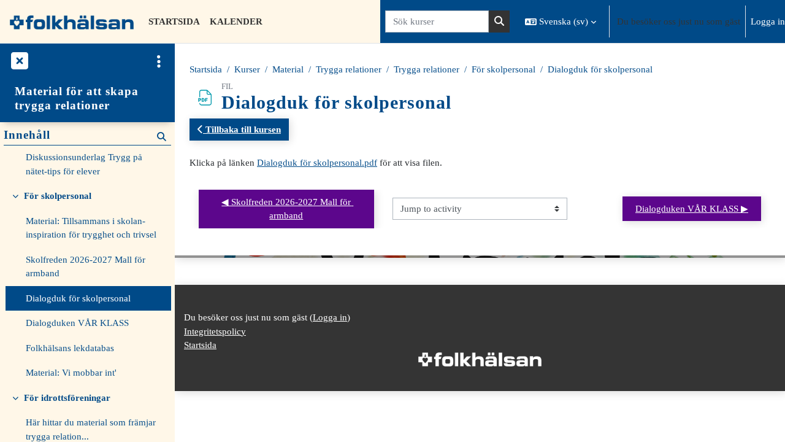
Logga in (768, 21)
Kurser (247, 69)
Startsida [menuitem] (174, 21)
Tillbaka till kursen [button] (242, 129)
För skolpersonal (503, 69)
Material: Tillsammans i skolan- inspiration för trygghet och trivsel (91, 228)
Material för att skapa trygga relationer (77, 98)
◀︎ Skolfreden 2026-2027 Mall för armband (287, 209)
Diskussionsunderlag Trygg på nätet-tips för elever (84, 164)
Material (288, 69)
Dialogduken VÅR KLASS (77, 323)
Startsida (206, 69)
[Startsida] (72, 21)
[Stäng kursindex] (18, 62)
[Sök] (499, 21)
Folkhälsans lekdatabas (70, 348)
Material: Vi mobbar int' (71, 373)
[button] (561, 21)
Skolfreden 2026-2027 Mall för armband (85, 267)
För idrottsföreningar (67, 398)
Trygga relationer (348, 69)
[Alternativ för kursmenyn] (159, 61)
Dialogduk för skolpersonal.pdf (317, 163)
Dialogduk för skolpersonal (600, 69)
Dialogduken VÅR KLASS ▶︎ (691, 209)
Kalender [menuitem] (236, 21)
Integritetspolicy (215, 331)
